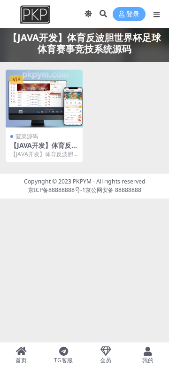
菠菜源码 (26, 136)
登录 (132, 14)
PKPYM (82, 181)
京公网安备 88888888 (113, 190)
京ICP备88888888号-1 (56, 190)
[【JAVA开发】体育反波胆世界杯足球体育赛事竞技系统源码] (44, 99)
